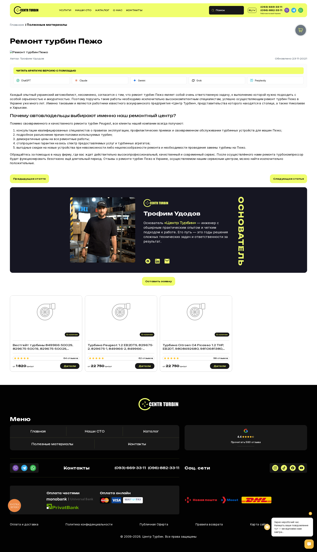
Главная (17, 24)
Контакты (134, 10)
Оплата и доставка (24, 524)
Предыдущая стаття (29, 178)
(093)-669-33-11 (271, 7)
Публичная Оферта (154, 524)
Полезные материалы (47, 24)
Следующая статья (288, 178)
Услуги (65, 10)
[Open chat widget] (309, 544)
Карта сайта (259, 524)
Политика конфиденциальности (88, 524)
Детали (70, 366)
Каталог (102, 10)
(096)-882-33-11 (271, 10)
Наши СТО (83, 10)
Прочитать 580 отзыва (246, 442)
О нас (117, 10)
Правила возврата (209, 524)
